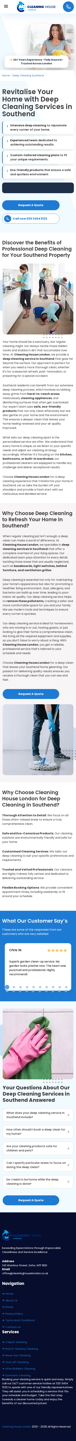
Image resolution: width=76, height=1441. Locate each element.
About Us (11, 1300)
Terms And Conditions (20, 1320)
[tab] (7, 987)
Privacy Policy (14, 1314)
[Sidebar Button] (6, 6)
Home (9, 1293)
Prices (9, 1307)
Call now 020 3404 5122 (30, 219)
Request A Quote (30, 205)
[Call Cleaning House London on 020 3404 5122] (68, 6)
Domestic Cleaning (18, 1375)
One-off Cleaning (17, 1362)
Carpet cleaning (16, 1342)
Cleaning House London (16, 1426)
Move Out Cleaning (18, 1355)
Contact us (13, 1327)
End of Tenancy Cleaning (21, 1349)
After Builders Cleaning (20, 1368)
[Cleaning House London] (36, 6)
